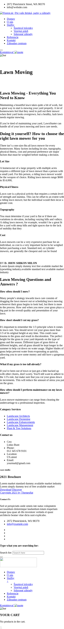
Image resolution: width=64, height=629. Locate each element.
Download (5, 489)
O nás (10, 21)
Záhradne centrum (16, 43)
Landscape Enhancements (21, 422)
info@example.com (17, 524)
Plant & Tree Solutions (19, 428)
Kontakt (11, 40)
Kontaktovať (7, 52)
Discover (17, 489)
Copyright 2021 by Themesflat (16, 492)
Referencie (12, 37)
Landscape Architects (18, 416)
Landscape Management (20, 425)
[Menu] (1, 50)
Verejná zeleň (21, 31)
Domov (11, 18)
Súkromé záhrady (23, 34)
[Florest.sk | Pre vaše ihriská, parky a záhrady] (25, 13)
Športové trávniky (23, 28)
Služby (10, 25)
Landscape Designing (18, 419)
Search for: (6, 552)
